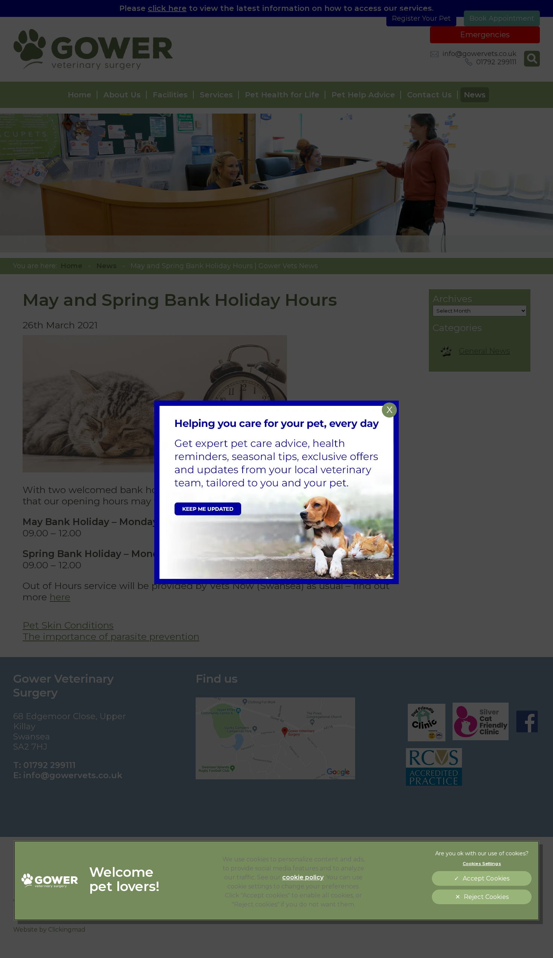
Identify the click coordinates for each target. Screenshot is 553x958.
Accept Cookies (486, 878)
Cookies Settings (482, 863)
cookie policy (303, 877)
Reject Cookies (486, 896)
